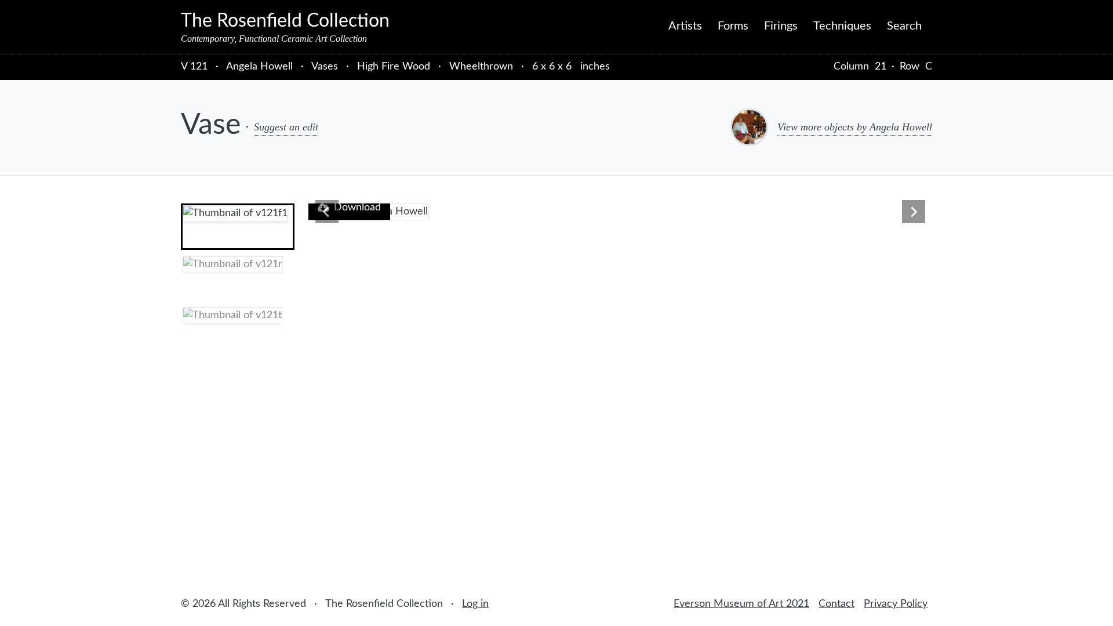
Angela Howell (261, 66)
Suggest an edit (286, 127)
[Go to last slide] (327, 211)
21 (880, 66)
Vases (324, 66)
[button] (237, 226)
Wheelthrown (481, 66)
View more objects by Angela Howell (854, 127)
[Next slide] (913, 211)
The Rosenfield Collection (285, 21)
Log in (475, 604)
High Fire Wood (393, 66)
